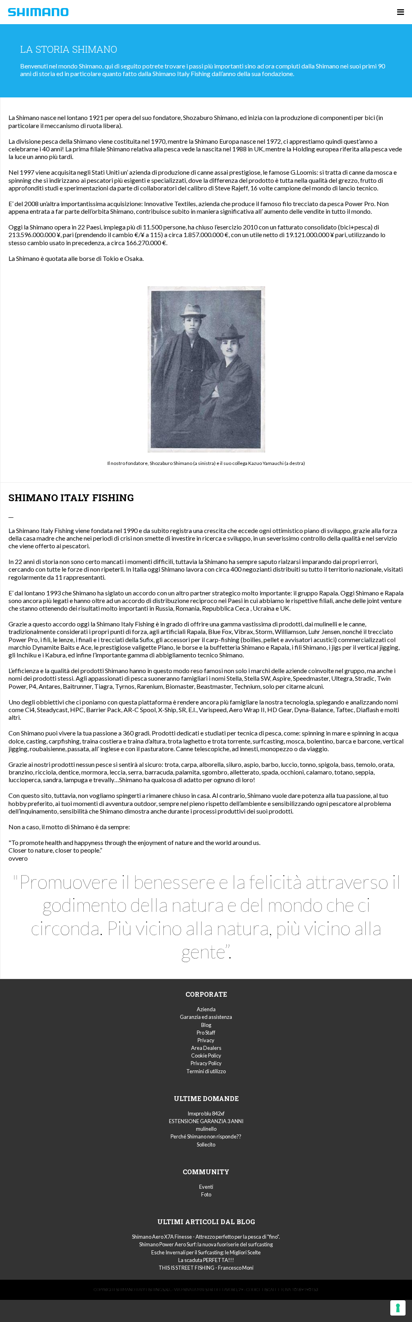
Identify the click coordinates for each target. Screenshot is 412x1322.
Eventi (206, 1187)
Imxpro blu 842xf (206, 1113)
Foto (206, 1194)
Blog (206, 1025)
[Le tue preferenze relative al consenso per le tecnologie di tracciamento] (398, 1308)
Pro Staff (206, 1032)
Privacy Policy (206, 1063)
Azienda (206, 1009)
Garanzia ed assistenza (206, 1017)
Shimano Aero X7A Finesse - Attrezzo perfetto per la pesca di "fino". (206, 1236)
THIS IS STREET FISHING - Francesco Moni (206, 1267)
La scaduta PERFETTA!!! (206, 1260)
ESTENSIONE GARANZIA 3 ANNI (206, 1121)
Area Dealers (206, 1048)
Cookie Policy (206, 1055)
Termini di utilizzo (206, 1071)
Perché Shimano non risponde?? (206, 1136)
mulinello (206, 1129)
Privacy (206, 1040)
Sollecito (206, 1144)
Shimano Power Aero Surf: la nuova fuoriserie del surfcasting (206, 1244)
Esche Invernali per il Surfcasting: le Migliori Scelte (206, 1252)
